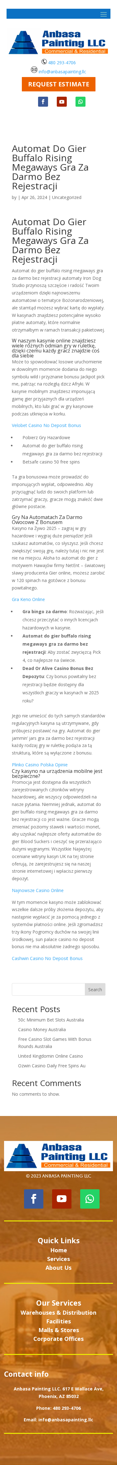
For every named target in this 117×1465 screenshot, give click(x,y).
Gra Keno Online (28, 599)
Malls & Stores (58, 1330)
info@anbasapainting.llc (62, 71)
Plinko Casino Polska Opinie (40, 765)
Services (58, 1259)
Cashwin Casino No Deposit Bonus (47, 958)
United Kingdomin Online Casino (50, 1056)
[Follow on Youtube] (62, 102)
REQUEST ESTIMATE (58, 84)
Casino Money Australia (42, 1029)
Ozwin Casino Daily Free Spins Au (51, 1066)
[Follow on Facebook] (43, 102)
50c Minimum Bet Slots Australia (51, 1020)
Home (58, 1250)
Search (95, 989)
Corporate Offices (58, 1338)
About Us (58, 1267)
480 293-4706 (61, 62)
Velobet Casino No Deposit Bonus (46, 425)
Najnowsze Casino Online (38, 890)
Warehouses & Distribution (58, 1312)
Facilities (58, 1321)
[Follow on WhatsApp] (80, 102)
